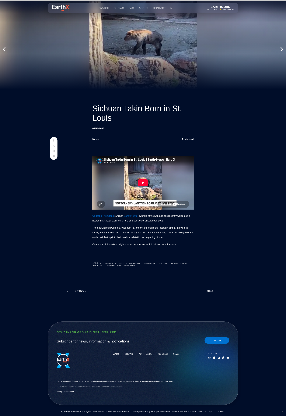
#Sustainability (150, 263)
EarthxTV (111, 265)
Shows (119, 8)
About (143, 8)
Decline (220, 411)
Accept (208, 411)
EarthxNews (130, 216)
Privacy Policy (116, 386)
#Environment (135, 263)
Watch (104, 8)
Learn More (168, 381)
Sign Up (217, 340)
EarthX (184, 263)
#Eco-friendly (121, 263)
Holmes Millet (68, 392)
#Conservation (106, 263)
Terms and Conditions (101, 386)
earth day (174, 263)
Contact (159, 8)
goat (119, 265)
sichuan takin (129, 265)
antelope (163, 263)
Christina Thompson (103, 216)
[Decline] (282, 411)
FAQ (131, 8)
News (95, 139)
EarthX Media (99, 265)
